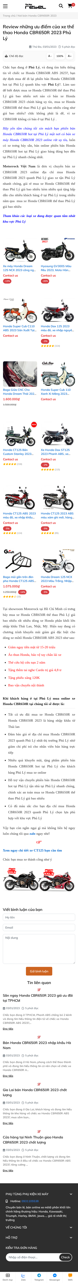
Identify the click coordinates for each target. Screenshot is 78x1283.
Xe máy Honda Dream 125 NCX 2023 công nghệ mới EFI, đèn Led (20, 270)
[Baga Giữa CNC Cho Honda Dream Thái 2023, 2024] (20, 370)
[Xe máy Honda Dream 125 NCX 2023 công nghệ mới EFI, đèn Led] (20, 247)
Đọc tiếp (8, 1028)
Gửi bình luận (39, 971)
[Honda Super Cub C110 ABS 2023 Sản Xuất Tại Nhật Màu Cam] (20, 307)
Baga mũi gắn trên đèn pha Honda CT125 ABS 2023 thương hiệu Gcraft (19, 581)
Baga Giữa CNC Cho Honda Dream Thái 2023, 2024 (20, 393)
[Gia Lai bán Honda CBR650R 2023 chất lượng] (39, 1084)
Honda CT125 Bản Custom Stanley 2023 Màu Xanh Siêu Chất (17, 454)
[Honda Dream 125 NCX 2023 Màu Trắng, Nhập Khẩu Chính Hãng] (58, 557)
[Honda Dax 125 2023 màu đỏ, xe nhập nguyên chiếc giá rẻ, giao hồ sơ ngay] (58, 307)
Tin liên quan (39, 982)
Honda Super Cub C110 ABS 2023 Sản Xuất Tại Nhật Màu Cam (19, 330)
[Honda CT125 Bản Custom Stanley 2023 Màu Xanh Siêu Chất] (20, 430)
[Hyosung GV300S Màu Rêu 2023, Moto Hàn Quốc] (58, 247)
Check (65, 1257)
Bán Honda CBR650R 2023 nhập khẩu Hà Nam (37, 1045)
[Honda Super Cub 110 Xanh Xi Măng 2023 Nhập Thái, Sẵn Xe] (58, 370)
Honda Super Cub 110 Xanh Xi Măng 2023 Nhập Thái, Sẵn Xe (56, 393)
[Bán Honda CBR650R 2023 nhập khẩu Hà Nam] (39, 1037)
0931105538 (30, 1201)
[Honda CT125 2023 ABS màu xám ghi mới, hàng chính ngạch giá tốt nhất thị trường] (58, 494)
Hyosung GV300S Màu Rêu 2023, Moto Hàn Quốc (56, 270)
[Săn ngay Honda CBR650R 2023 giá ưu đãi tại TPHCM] (39, 989)
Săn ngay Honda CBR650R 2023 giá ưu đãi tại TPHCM (38, 998)
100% (59, 55)
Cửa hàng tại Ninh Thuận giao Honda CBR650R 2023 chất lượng (33, 1139)
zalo (32, 833)
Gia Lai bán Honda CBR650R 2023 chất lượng (35, 1092)
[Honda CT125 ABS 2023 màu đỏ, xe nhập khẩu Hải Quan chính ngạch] (20, 494)
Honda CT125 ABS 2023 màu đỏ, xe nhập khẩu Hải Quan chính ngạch (19, 517)
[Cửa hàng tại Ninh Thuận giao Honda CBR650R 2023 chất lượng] (39, 1131)
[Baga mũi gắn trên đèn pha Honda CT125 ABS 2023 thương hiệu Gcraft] (20, 557)
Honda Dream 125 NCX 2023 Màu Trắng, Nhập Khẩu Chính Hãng (56, 581)
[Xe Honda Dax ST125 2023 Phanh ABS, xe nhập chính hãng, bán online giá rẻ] (58, 430)
